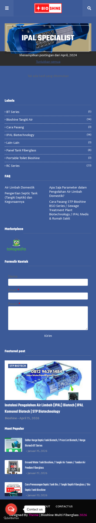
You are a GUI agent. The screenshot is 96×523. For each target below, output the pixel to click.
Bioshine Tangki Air (48, 120)
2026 (83, 515)
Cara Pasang (48, 127)
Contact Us (64, 506)
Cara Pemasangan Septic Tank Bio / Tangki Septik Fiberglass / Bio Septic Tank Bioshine (57, 487)
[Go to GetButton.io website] (11, 518)
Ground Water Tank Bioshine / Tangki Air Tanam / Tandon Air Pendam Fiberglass (55, 465)
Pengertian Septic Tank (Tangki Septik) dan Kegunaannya (21, 197)
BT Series (48, 112)
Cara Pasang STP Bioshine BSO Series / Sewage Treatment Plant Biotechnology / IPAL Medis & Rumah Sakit (69, 210)
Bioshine (11, 418)
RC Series (48, 166)
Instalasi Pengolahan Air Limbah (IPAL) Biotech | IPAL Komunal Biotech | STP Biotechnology (44, 408)
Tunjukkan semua (48, 62)
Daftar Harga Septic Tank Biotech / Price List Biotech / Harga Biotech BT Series (55, 443)
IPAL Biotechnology (48, 135)
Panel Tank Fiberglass (48, 150)
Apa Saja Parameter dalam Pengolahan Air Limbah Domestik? (68, 191)
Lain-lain (48, 143)
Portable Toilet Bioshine (48, 158)
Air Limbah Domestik (19, 187)
